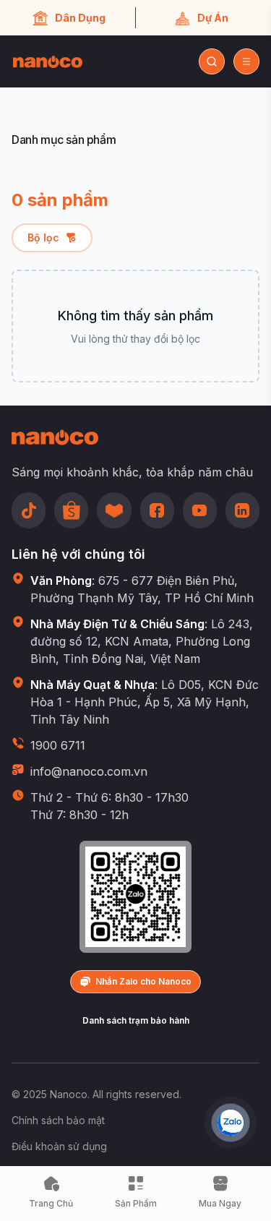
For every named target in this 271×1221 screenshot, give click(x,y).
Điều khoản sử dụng (59, 1146)
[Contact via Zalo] (230, 1123)
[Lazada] (114, 510)
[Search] (212, 61)
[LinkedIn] (242, 510)
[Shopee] (71, 510)
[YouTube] (200, 510)
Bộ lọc (43, 237)
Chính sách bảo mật (58, 1120)
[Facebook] (157, 510)
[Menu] (246, 61)
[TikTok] (29, 510)
